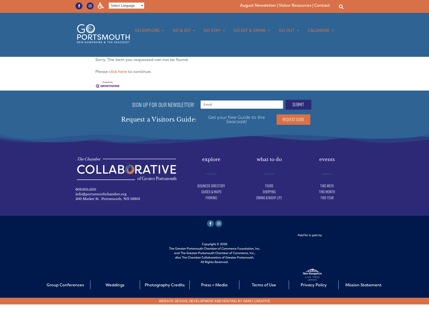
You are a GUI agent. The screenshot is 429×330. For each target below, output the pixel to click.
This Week (327, 186)
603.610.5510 (85, 189)
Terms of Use (264, 285)
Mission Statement (363, 285)
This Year (327, 197)
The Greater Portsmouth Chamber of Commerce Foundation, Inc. (214, 249)
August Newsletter (258, 5)
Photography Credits (165, 285)
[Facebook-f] (78, 5)
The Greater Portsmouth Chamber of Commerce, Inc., (217, 253)
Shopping (269, 192)
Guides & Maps (211, 192)
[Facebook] (210, 223)
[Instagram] (90, 5)
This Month (327, 192)
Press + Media (214, 285)
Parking (211, 197)
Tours (269, 186)
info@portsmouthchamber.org (101, 194)
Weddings (115, 285)
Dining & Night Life (269, 197)
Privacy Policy (314, 285)
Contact (322, 5)
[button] (341, 6)
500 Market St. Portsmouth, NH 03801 (107, 199)
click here (118, 71)
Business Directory (211, 186)
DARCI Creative (256, 301)
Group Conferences (65, 285)
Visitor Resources (295, 5)
